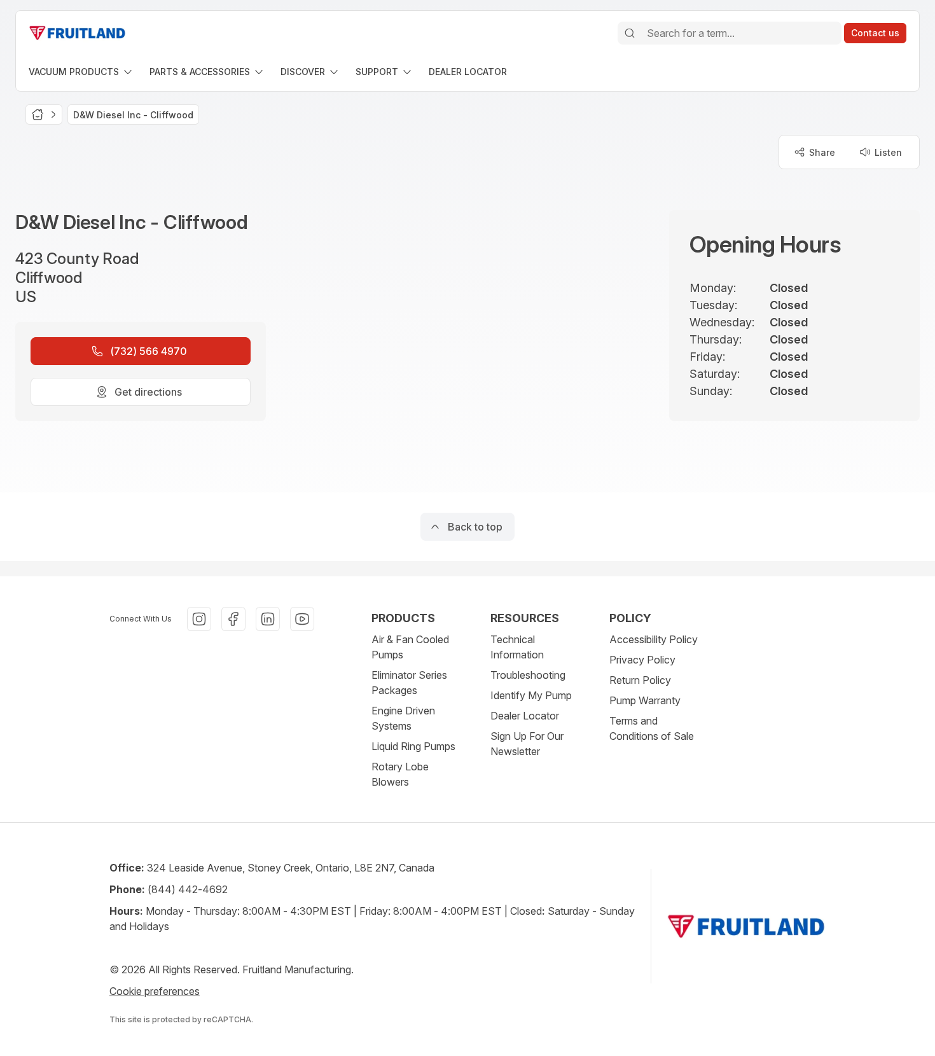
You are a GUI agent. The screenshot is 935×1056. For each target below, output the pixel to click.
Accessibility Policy (653, 639)
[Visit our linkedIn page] (268, 619)
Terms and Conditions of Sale (651, 728)
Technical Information (517, 647)
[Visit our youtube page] (302, 619)
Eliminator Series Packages (409, 683)
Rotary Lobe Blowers (400, 774)
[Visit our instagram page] (199, 619)
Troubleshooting (527, 675)
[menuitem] (81, 71)
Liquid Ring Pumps (413, 746)
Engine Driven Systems (403, 718)
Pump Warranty (645, 700)
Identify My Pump (531, 695)
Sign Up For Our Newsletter (527, 744)
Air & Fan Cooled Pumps (410, 647)
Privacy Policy (642, 659)
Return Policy (640, 680)
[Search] (629, 33)
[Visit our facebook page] (233, 619)
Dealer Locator (524, 715)
